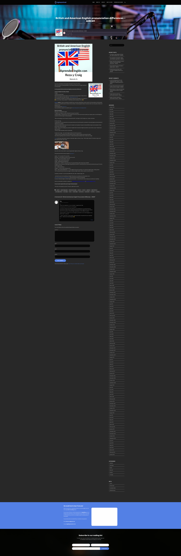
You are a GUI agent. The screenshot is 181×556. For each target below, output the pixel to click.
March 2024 (112, 174)
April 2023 (111, 199)
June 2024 (111, 167)
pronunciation (87, 191)
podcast (93, 23)
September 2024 (113, 160)
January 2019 (112, 317)
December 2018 (112, 320)
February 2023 (112, 204)
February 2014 (112, 452)
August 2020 (112, 273)
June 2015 (111, 417)
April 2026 (111, 116)
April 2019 (111, 310)
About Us (98, 2)
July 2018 (111, 331)
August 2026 (112, 107)
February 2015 (112, 426)
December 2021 (112, 236)
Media (111, 467)
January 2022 (112, 234)
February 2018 (112, 343)
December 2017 (112, 348)
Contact (103, 2)
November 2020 (113, 266)
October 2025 (112, 130)
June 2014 (111, 442)
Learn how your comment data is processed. (76, 263)
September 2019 (113, 299)
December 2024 (112, 153)
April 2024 (111, 171)
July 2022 (111, 220)
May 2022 (111, 225)
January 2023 (112, 206)
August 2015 (112, 412)
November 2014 (113, 433)
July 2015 (111, 415)
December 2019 (112, 292)
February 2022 (112, 232)
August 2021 (112, 246)
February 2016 (112, 398)
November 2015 (113, 405)
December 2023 (112, 181)
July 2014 (111, 440)
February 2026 (112, 120)
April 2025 (111, 144)
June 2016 (111, 389)
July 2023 (111, 192)
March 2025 (112, 146)
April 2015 (111, 422)
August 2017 (112, 357)
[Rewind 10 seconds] (67, 33)
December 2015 (112, 403)
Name (56, 243)
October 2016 (112, 380)
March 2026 (112, 118)
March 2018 (112, 341)
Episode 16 (72, 153)
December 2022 (112, 209)
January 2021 (112, 262)
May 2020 (111, 280)
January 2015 (112, 429)
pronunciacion (81, 191)
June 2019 (111, 306)
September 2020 (113, 271)
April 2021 (111, 255)
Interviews (112, 465)
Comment (56, 229)
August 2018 (112, 329)
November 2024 (113, 155)
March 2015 (112, 424)
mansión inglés (75, 191)
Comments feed (112, 488)
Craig (89, 23)
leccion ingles (66, 191)
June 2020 (111, 278)
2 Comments (100, 23)
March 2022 (112, 229)
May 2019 (111, 308)
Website (56, 254)
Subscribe (67, 34)
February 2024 (112, 176)
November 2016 (113, 378)
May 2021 (111, 253)
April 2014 (111, 447)
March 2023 (112, 202)
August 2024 (112, 162)
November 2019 (113, 294)
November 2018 (113, 322)
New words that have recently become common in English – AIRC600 (117, 90)
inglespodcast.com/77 (73, 97)
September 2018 (113, 327)
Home (93, 2)
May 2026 (111, 114)
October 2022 (112, 213)
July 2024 (111, 165)
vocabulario (93, 191)
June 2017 (111, 361)
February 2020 (112, 287)
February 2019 (112, 315)
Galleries (111, 463)
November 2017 (113, 350)
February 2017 (112, 371)
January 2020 (112, 290)
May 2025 (111, 141)
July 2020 (111, 276)
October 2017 (112, 352)
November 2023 (113, 183)
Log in (111, 483)
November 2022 (113, 211)
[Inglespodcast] (60, 2)
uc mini (111, 80)
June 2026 (111, 111)
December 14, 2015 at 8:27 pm (64, 202)
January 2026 (112, 123)
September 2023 (113, 188)
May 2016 (111, 392)
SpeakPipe (84, 512)
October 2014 (112, 436)
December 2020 (112, 264)
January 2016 (112, 401)
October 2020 (112, 269)
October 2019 (112, 297)
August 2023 (112, 190)
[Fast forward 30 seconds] (71, 33)
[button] (125, 2)
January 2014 (112, 454)
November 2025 (113, 127)
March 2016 (112, 396)
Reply (92, 219)
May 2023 (111, 197)
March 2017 (112, 368)
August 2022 (112, 218)
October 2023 (112, 185)
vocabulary (97, 191)
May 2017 (111, 364)
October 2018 (112, 324)
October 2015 (112, 408)
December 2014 (112, 431)
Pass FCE (111, 470)
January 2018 (112, 345)
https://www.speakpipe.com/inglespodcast (62, 177)
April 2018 (111, 338)
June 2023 (111, 195)
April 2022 (111, 227)
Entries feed (112, 485)
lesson (70, 191)
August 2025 (112, 134)
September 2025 (113, 132)
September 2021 (113, 243)
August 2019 (112, 301)
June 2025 (111, 139)
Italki (56, 138)
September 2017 (113, 354)
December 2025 (112, 125)
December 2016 (112, 375)
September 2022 (113, 215)
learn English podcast (59, 191)
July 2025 (111, 137)
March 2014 (112, 449)
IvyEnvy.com (64, 106)
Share (71, 34)
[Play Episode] (64, 33)
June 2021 (111, 250)
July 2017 (111, 359)
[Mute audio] (66, 33)
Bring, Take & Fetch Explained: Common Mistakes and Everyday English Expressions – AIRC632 (117, 62)
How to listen (109, 2)
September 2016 (113, 382)
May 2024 (111, 169)
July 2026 (111, 109)
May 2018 (111, 336)
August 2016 (112, 385)
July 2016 (111, 387)
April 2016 (111, 394)
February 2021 (112, 259)
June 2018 (111, 334)
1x (69, 33)
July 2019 (111, 303)
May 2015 (111, 419)
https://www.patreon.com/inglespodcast (79, 107)
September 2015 (113, 410)
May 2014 (111, 445)
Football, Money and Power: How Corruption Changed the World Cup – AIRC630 (116, 70)
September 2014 (113, 438)
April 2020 (111, 283)
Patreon (56, 102)
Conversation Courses (118, 2)
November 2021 (113, 239)
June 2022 (111, 222)
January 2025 (112, 151)
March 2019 (112, 313)
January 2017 (112, 373)
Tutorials (111, 474)
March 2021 (112, 257)
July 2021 (111, 248)
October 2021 (112, 241)
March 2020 (112, 285)
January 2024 (112, 178)
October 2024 (112, 158)
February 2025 (112, 148)
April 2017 (111, 366)
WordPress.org (112, 490)
